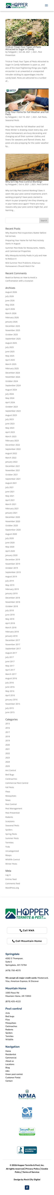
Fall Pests (42, 117)
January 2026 (11, 321)
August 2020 (11, 534)
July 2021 (9, 487)
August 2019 (11, 576)
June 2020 (10, 542)
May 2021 (9, 496)
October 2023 (11, 406)
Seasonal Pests (12, 120)
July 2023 (9, 419)
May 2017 (9, 665)
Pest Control (42, 184)
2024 (7, 761)
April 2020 (10, 551)
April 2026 (10, 309)
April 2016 (10, 695)
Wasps (8, 855)
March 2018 (10, 627)
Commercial (10, 1057)
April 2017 (10, 669)
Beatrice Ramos (12, 277)
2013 (7, 723)
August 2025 (11, 343)
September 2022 (13, 449)
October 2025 (11, 334)
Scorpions (10, 821)
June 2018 (10, 614)
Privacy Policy (32, 1169)
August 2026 (11, 292)
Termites (9, 842)
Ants (7, 1013)
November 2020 (12, 521)
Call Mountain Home (29, 941)
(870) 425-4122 (13, 1001)
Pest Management (13, 808)
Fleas (7, 791)
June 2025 (10, 351)
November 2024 (12, 377)
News (8, 800)
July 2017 (9, 657)
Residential (10, 1054)
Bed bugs (9, 1016)
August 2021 (11, 483)
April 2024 (10, 402)
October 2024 (11, 381)
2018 (7, 736)
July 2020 (9, 538)
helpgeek (12, 52)
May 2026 (9, 304)
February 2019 (12, 589)
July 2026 (9, 296)
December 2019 (12, 559)
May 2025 (9, 355)
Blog (7, 1067)
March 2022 (10, 457)
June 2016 (10, 687)
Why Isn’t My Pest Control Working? (23, 181)
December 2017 (12, 640)
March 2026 (10, 313)
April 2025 (10, 360)
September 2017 (13, 648)
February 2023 (12, 440)
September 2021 (13, 479)
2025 (7, 766)
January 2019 (11, 593)
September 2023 (13, 411)
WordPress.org (12, 887)
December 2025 (12, 326)
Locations (9, 1064)
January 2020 (11, 555)
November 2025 (12, 330)
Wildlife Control (12, 859)
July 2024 (9, 394)
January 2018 (11, 636)
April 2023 (10, 432)
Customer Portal (12, 1077)
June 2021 (10, 491)
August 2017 (11, 653)
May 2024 (9, 398)
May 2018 (9, 619)
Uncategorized (12, 851)
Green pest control (14, 1074)
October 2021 (11, 474)
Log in (8, 875)
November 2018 (12, 602)
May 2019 (9, 585)
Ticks (7, 846)
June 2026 (10, 300)
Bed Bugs (9, 774)
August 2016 (11, 678)
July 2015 (9, 708)
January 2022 (11, 461)
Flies (7, 1019)
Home (8, 1051)
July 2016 (9, 682)
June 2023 (10, 423)
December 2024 (12, 372)
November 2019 (12, 563)
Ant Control (10, 770)
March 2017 (10, 674)
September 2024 (13, 385)
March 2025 (10, 364)
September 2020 (13, 529)
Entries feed (11, 879)
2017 (7, 732)
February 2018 (12, 631)
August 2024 (11, 389)
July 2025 (9, 347)
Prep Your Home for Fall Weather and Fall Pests (27, 113)
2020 (7, 744)
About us (9, 1061)
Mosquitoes (10, 796)
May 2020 (9, 546)
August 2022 (11, 453)
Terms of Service (30, 1172)
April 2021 (10, 500)
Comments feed (12, 883)
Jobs (7, 1071)
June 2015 (10, 712)
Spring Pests (11, 834)
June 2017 (10, 661)
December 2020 (12, 517)
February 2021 (12, 508)
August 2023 (11, 415)
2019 (7, 740)
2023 (7, 757)
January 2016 (11, 699)
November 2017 (12, 644)
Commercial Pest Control (16, 783)
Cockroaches (11, 779)
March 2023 (10, 436)
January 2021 (11, 512)
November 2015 (12, 704)
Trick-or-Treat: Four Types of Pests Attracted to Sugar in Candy (23, 48)
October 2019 (11, 568)
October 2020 (11, 525)
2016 (7, 728)
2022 (7, 753)
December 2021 (12, 466)
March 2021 (10, 504)
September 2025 (13, 338)
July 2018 (9, 610)
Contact (8, 1080)
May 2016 (9, 691)
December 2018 (12, 597)
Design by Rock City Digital (27, 1179)
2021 (35, 52)
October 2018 (11, 606)
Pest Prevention (12, 812)
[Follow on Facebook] (27, 1187)
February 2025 (12, 368)
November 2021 (12, 470)
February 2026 (12, 317)
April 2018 (10, 623)
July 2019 (9, 580)
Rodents (9, 817)
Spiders (8, 829)
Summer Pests (12, 838)
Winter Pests (11, 863)
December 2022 (12, 445)
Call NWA (28, 930)
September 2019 (13, 572)
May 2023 (9, 428)
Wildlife (9, 1039)
